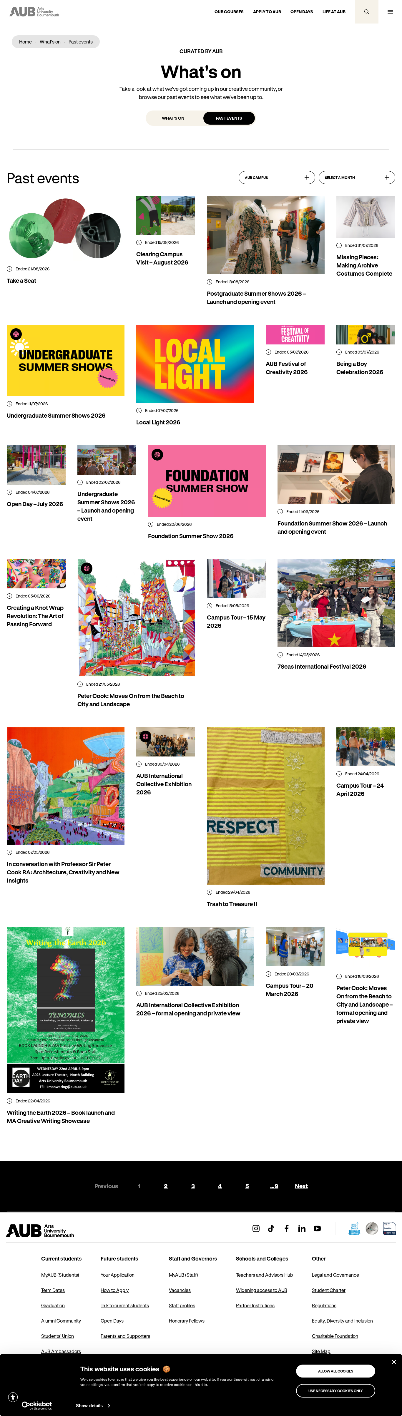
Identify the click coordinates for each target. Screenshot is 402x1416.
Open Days (112, 1320)
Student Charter (328, 1290)
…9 (274, 1186)
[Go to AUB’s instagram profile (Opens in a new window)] (256, 1228)
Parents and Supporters (125, 1336)
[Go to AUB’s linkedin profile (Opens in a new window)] (301, 1228)
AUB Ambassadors (61, 1351)
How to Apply (115, 1290)
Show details (89, 1405)
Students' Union (57, 1336)
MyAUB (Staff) (183, 1275)
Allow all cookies (335, 1371)
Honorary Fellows (187, 1320)
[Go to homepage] (53, 1230)
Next (301, 1186)
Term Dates (53, 1290)
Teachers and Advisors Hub (264, 1275)
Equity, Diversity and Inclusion (342, 1320)
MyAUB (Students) (60, 1275)
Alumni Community (61, 1320)
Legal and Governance (335, 1275)
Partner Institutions (255, 1305)
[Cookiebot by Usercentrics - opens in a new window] (37, 1405)
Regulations (324, 1305)
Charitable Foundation (335, 1336)
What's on (173, 118)
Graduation (53, 1305)
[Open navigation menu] (390, 12)
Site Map (321, 1351)
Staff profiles (182, 1305)
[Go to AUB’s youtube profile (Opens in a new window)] (317, 1228)
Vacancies (180, 1290)
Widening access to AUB (261, 1290)
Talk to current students (125, 1305)
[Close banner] (394, 1362)
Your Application (117, 1275)
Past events (229, 118)
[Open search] (366, 12)
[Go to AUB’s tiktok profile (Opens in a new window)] (271, 1228)
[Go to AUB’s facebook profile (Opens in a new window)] (286, 1228)
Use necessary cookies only (335, 1391)
